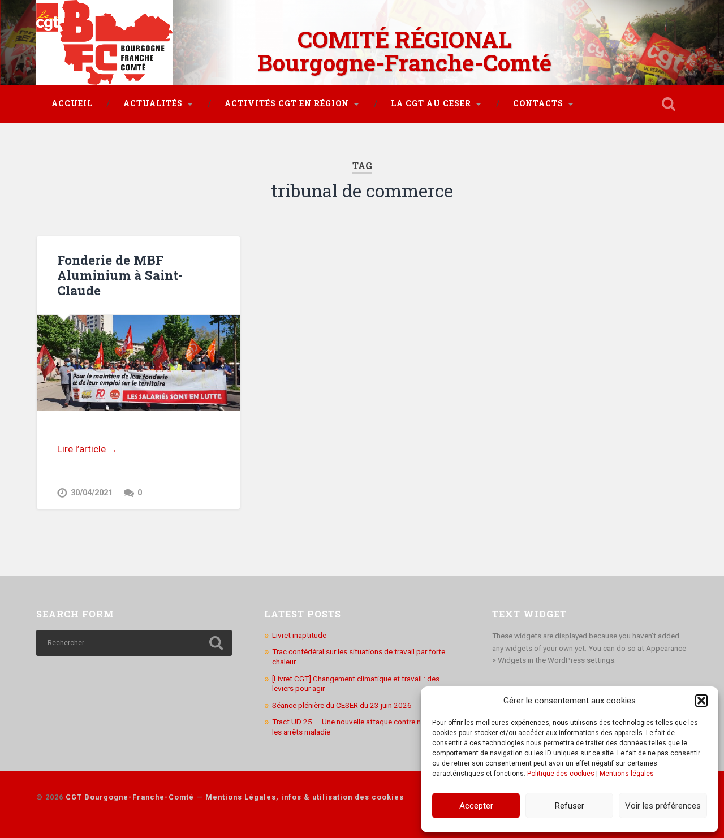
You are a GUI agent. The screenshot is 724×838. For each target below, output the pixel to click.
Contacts (538, 103)
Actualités (153, 103)
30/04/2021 (92, 493)
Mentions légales (627, 773)
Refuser (569, 806)
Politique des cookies (560, 773)
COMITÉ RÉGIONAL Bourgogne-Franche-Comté (404, 50)
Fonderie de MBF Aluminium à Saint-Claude (120, 275)
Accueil (72, 103)
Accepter (476, 806)
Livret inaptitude (299, 635)
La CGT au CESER (431, 103)
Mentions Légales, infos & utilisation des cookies (304, 797)
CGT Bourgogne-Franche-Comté (130, 797)
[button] (701, 700)
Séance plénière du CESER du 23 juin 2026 (342, 705)
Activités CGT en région (287, 103)
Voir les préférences (663, 806)
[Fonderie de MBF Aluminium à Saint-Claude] (138, 363)
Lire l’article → (87, 449)
